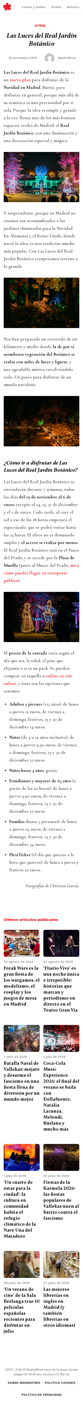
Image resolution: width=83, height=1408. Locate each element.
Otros (40, 25)
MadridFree (7, 7)
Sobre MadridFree (24, 1383)
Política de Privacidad (41, 1394)
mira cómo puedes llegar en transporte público (41, 573)
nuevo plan (20, 80)
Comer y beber (33, 7)
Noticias (73, 7)
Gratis (56, 7)
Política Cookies (60, 1383)
